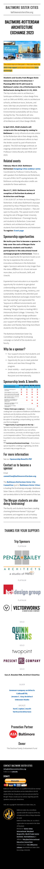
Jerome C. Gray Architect (22, 696)
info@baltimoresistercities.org (15, 769)
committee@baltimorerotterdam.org (20, 476)
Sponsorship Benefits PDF (21, 459)
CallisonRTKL (22, 693)
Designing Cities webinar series (27, 169)
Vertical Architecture (22, 711)
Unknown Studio (22, 699)
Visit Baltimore (29, 837)
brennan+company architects (22, 690)
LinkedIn (15, 772)
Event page (19, 230)
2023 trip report (10, 67)
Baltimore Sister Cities (22, 7)
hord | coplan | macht (22, 708)
